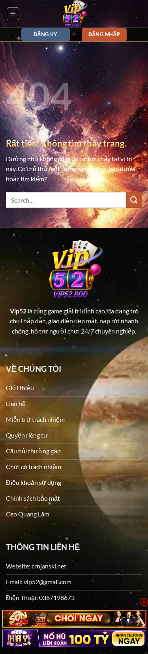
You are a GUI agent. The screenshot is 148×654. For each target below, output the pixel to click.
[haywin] (74, 638)
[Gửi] (134, 200)
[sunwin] (74, 619)
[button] (13, 13)
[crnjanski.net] (74, 14)
